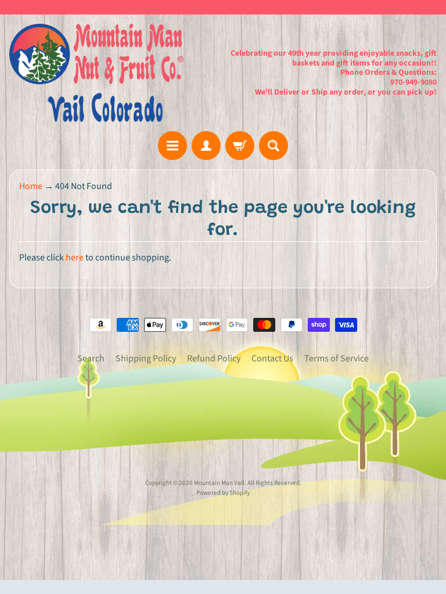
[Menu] (172, 145)
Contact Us (272, 358)
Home (30, 186)
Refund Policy (213, 358)
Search (91, 358)
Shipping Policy (146, 358)
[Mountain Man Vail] (96, 73)
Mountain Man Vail (219, 483)
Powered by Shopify (223, 492)
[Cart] (239, 145)
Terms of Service (336, 358)
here (75, 257)
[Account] (206, 145)
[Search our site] (273, 145)
